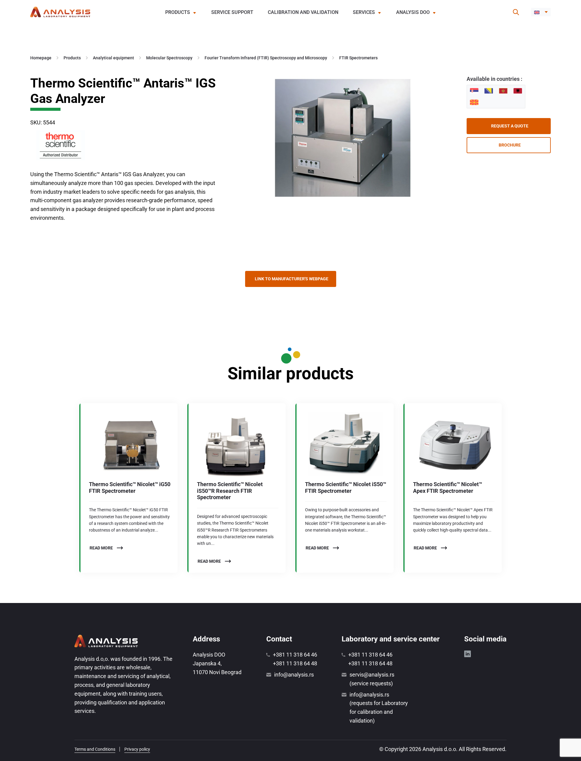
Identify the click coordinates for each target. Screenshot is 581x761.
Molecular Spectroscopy (169, 57)
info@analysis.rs (294, 674)
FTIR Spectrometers (358, 57)
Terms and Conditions (94, 749)
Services (364, 12)
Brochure (510, 145)
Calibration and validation (303, 12)
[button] (541, 12)
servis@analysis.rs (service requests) (372, 679)
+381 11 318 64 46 (295, 654)
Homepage (40, 57)
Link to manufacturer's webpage (291, 278)
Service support (232, 12)
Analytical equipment (113, 57)
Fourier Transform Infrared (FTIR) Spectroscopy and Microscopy (266, 57)
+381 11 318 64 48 (295, 663)
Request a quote (509, 126)
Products (177, 12)
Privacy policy (137, 749)
